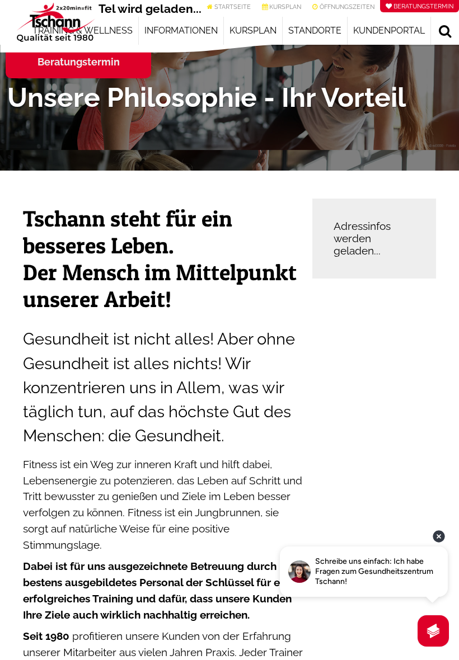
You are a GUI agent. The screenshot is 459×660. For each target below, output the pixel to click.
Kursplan (253, 30)
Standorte (314, 30)
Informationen (181, 30)
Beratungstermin (79, 62)
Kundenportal (389, 30)
